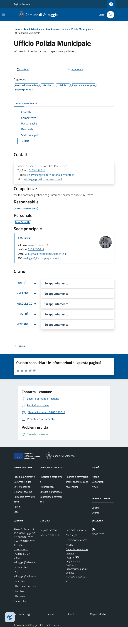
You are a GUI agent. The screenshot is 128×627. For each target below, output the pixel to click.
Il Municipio (24, 238)
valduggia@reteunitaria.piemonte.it (45, 254)
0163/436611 (37, 170)
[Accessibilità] (9, 617)
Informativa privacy (76, 530)
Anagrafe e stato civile (51, 479)
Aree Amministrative (56, 29)
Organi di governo (23, 492)
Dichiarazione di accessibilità (76, 542)
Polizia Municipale (81, 29)
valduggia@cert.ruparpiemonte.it (43, 179)
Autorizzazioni (47, 487)
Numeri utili (20, 601)
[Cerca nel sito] (109, 14)
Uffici (16, 512)
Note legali (71, 535)
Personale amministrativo (24, 499)
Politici (17, 507)
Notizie (95, 477)
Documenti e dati (22, 482)
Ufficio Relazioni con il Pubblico (25, 588)
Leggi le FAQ (72, 557)
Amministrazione (33, 29)
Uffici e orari (20, 596)
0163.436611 (36, 249)
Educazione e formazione (51, 499)
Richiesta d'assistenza (76, 578)
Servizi (50, 614)
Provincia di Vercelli (49, 535)
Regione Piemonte (22, 4)
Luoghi (95, 508)
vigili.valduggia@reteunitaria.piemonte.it (50, 175)
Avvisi (95, 487)
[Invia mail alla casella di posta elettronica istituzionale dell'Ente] (25, 565)
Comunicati (97, 482)
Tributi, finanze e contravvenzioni (77, 484)
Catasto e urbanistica (51, 492)
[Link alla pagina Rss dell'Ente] (94, 529)
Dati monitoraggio (23, 614)
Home (17, 29)
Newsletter (98, 534)
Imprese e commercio (77, 477)
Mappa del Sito (98, 614)
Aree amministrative (24, 477)
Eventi (95, 513)
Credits (71, 614)
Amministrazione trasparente (77, 551)
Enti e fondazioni (22, 487)
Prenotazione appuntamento (77, 571)
